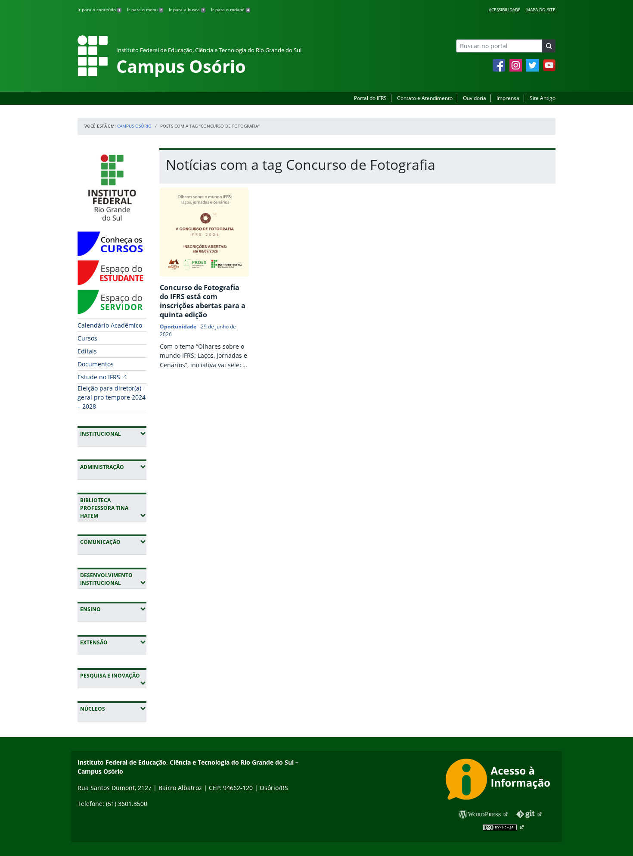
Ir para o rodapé (230, 9)
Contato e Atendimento (425, 98)
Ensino (113, 609)
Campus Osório (134, 126)
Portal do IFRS (370, 98)
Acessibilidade (505, 9)
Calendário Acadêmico (110, 325)
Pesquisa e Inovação (113, 675)
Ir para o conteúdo (99, 9)
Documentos (96, 364)
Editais (87, 351)
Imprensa (507, 98)
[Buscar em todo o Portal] (548, 46)
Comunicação (113, 542)
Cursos (87, 338)
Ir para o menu (144, 9)
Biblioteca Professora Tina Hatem (113, 508)
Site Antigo (542, 98)
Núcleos (113, 708)
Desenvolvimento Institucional (113, 579)
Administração (113, 467)
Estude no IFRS (99, 377)
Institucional (113, 433)
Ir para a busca (186, 9)
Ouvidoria (474, 98)
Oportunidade (178, 326)
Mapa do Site (540, 9)
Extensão (113, 642)
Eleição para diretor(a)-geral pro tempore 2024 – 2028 (112, 397)
